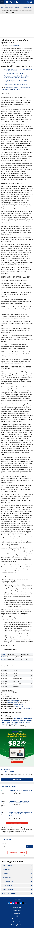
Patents (7, 5)
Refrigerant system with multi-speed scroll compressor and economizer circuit (17, 77)
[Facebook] (13, 903)
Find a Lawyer (6, 839)
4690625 (3, 657)
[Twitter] (23, 903)
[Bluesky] (21, 903)
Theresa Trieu (18, 706)
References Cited (25, 87)
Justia (2, 5)
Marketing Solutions (9, 893)
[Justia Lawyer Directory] (25, 903)
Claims (16, 87)
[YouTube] (11, 903)
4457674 (3, 654)
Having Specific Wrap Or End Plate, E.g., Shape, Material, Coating (16, 8)
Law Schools (6, 878)
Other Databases (8, 889)
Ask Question (17, 779)
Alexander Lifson (12, 703)
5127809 (3, 659)
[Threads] (18, 903)
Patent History (6, 89)
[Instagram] (16, 903)
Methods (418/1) (12, 724)
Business (5, 874)
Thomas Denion (18, 704)
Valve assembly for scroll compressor (15, 84)
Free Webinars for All (8, 786)
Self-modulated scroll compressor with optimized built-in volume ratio (16, 81)
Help (17, 916)
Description (9, 87)
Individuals (6, 870)
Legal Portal (17, 910)
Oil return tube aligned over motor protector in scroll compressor (18, 70)
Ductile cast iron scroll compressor (15, 73)
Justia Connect (17, 907)
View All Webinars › (17, 823)
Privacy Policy (17, 922)
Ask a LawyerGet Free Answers (7, 770)
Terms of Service (17, 919)
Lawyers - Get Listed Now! (17, 852)
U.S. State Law (7, 886)
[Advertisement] (17, 25)
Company (17, 913)
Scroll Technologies (14, 45)
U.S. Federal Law (7, 882)
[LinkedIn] (9, 903)
